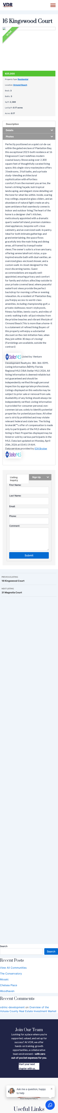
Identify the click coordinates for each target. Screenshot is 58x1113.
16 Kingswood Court (13, 579)
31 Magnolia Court (12, 590)
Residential (23, 79)
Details (9, 130)
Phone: (12, 516)
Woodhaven (7, 991)
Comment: (14, 525)
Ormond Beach (20, 85)
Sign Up (36, 477)
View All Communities (13, 967)
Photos (10, 136)
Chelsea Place (8, 985)
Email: (12, 506)
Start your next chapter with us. (27, 1066)
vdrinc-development (12, 1007)
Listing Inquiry (14, 479)
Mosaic (4, 979)
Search (3, 946)
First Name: (15, 485)
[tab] (29, 124)
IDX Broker (40, 448)
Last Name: (15, 495)
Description (12, 124)
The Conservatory (11, 973)
